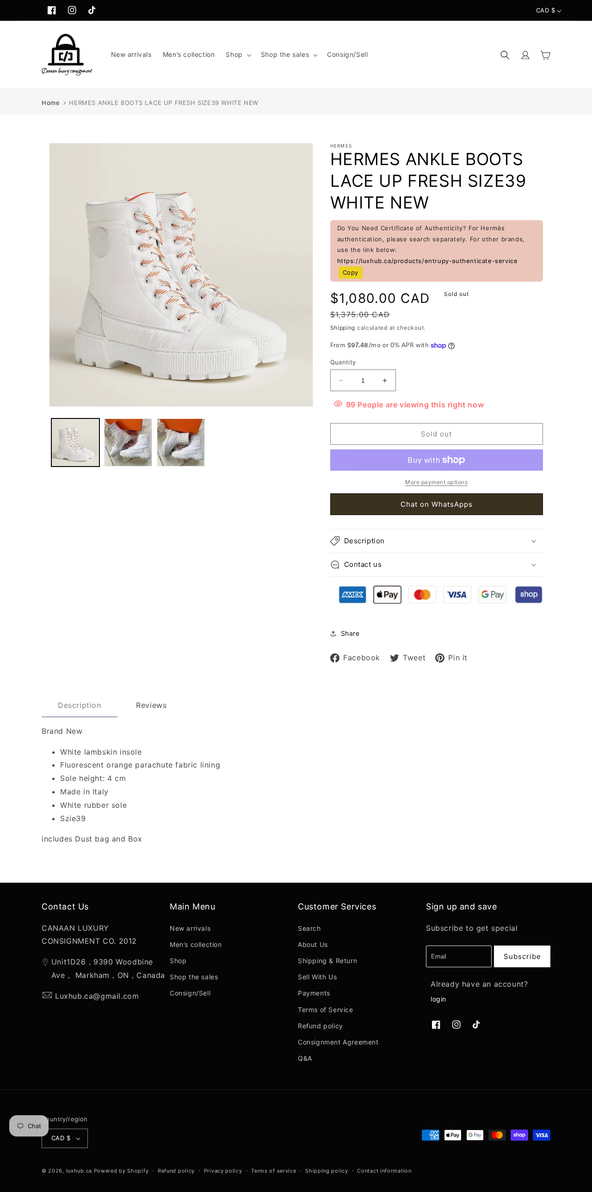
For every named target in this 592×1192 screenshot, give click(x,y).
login (438, 999)
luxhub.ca (79, 1170)
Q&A (305, 1058)
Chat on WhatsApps (437, 504)
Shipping (343, 327)
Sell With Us (317, 977)
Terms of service (273, 1170)
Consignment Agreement (338, 1042)
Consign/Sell (190, 993)
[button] (237, 54)
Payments (314, 993)
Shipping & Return (327, 961)
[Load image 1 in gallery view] (75, 442)
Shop (178, 961)
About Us (313, 944)
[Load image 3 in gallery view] (181, 442)
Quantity (343, 362)
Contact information (384, 1170)
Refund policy (320, 1026)
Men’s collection (196, 944)
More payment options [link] (436, 482)
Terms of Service (325, 1010)
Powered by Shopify (121, 1170)
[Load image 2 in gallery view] (128, 442)
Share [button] (350, 633)
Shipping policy (326, 1170)
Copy (350, 272)
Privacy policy (223, 1170)
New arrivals (190, 928)
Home (51, 102)
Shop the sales (194, 977)
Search (309, 928)
